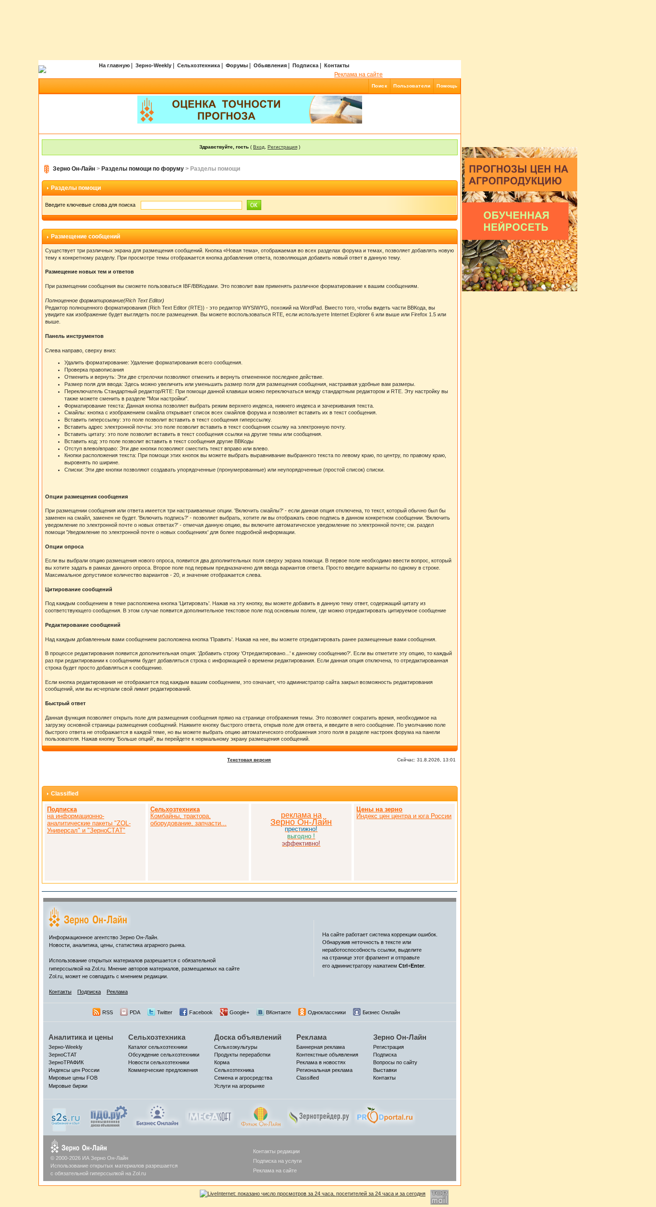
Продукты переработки (242, 1055)
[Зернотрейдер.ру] (319, 1115)
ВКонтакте (278, 1012)
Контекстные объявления (327, 1055)
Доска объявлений (247, 1037)
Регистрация (282, 146)
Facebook (201, 1012)
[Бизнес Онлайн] (157, 1115)
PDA (135, 1012)
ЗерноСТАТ (63, 1055)
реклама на (301, 815)
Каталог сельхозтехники (157, 1047)
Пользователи (411, 85)
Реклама (117, 992)
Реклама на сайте (358, 74)
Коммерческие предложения (163, 1070)
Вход (259, 146)
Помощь (447, 85)
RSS (107, 1012)
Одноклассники (327, 1012)
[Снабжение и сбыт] (66, 1117)
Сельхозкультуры (235, 1047)
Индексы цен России (74, 1070)
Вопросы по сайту (395, 1062)
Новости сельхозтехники (158, 1062)
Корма (222, 1062)
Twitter (164, 1012)
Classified (64, 793)
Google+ (239, 1012)
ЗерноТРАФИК (66, 1062)
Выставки (385, 1070)
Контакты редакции (276, 1151)
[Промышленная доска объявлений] (109, 1116)
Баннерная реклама (320, 1047)
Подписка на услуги (277, 1161)
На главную (114, 65)
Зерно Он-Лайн (74, 168)
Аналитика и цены (81, 1037)
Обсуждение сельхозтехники (163, 1055)
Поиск (380, 85)
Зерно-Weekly (153, 65)
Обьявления (270, 65)
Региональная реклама (324, 1070)
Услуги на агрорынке (239, 1086)
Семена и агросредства (243, 1078)
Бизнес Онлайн (381, 1012)
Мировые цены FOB (73, 1078)
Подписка (305, 65)
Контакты (336, 65)
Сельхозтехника (198, 65)
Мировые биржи (68, 1086)
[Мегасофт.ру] (209, 1115)
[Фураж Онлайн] (260, 1115)
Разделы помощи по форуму (142, 168)
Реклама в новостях (321, 1062)
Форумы (237, 65)
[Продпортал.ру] (384, 1115)
